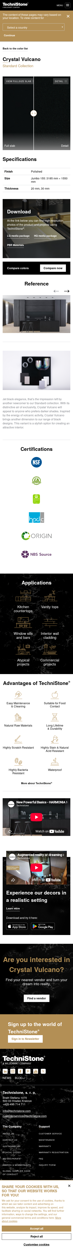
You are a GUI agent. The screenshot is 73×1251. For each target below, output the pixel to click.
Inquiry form (47, 1164)
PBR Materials (15, 245)
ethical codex (12, 1152)
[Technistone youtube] (35, 1071)
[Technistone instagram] (12, 1071)
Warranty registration (54, 1152)
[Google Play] (43, 926)
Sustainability (12, 1146)
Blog (19, 1078)
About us (8, 1133)
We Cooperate (12, 1158)
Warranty (45, 1146)
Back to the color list (15, 48)
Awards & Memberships (17, 1164)
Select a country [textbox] (17, 27)
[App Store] (16, 926)
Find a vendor (36, 998)
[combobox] (33, 27)
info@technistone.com (17, 1111)
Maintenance (47, 1139)
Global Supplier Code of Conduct (16, 1172)
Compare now (53, 268)
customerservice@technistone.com (25, 1116)
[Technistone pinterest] (28, 1071)
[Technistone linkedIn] (5, 1071)
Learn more (13, 908)
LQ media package (18, 235)
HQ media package (45, 235)
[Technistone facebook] (20, 1071)
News (7, 1078)
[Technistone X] (43, 1071)
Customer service (50, 1133)
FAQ (41, 1158)
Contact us (10, 1139)
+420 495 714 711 (14, 1104)
